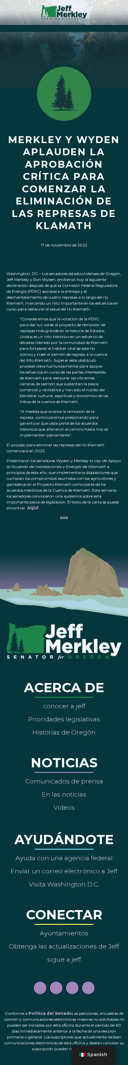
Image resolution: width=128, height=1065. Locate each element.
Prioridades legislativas (64, 719)
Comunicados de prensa (64, 781)
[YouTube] (72, 988)
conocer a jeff (64, 706)
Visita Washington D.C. (64, 884)
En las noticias (64, 794)
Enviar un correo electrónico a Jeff (64, 871)
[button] (64, 27)
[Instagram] (56, 988)
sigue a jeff (64, 959)
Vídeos (64, 807)
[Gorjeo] (88, 988)
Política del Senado (50, 1013)
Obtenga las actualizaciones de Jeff (64, 946)
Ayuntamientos (64, 933)
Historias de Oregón (64, 732)
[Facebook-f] (40, 988)
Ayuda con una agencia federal (64, 858)
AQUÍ (32, 507)
